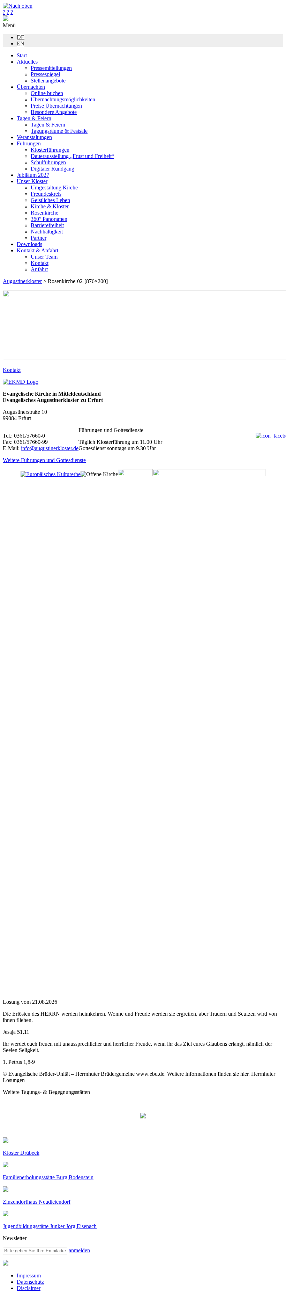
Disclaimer (28, 1288)
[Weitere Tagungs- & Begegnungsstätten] (143, 1116)
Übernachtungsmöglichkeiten (63, 99)
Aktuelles (27, 62)
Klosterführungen (50, 150)
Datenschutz (30, 1282)
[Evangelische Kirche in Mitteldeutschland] (5, 1264)
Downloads (29, 244)
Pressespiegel (45, 74)
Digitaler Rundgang (52, 169)
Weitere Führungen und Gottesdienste (44, 460)
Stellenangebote (48, 81)
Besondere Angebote (54, 112)
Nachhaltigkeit (47, 232)
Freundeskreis (46, 194)
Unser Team (44, 257)
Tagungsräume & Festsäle (59, 131)
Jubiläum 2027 (33, 175)
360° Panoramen (49, 219)
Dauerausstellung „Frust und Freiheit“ (72, 156)
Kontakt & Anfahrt (37, 250)
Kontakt (39, 263)
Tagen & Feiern (34, 118)
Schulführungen (48, 162)
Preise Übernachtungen (56, 106)
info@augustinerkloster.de (49, 448)
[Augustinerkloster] (5, 19)
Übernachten (31, 87)
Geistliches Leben (50, 200)
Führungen (29, 143)
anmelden (79, 1250)
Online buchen (47, 93)
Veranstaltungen (34, 137)
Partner (38, 238)
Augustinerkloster (22, 281)
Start (22, 55)
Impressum (29, 1275)
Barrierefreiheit (47, 225)
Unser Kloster (32, 181)
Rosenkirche (44, 213)
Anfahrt (39, 269)
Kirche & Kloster (50, 206)
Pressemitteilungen (51, 68)
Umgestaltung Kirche (54, 187)
